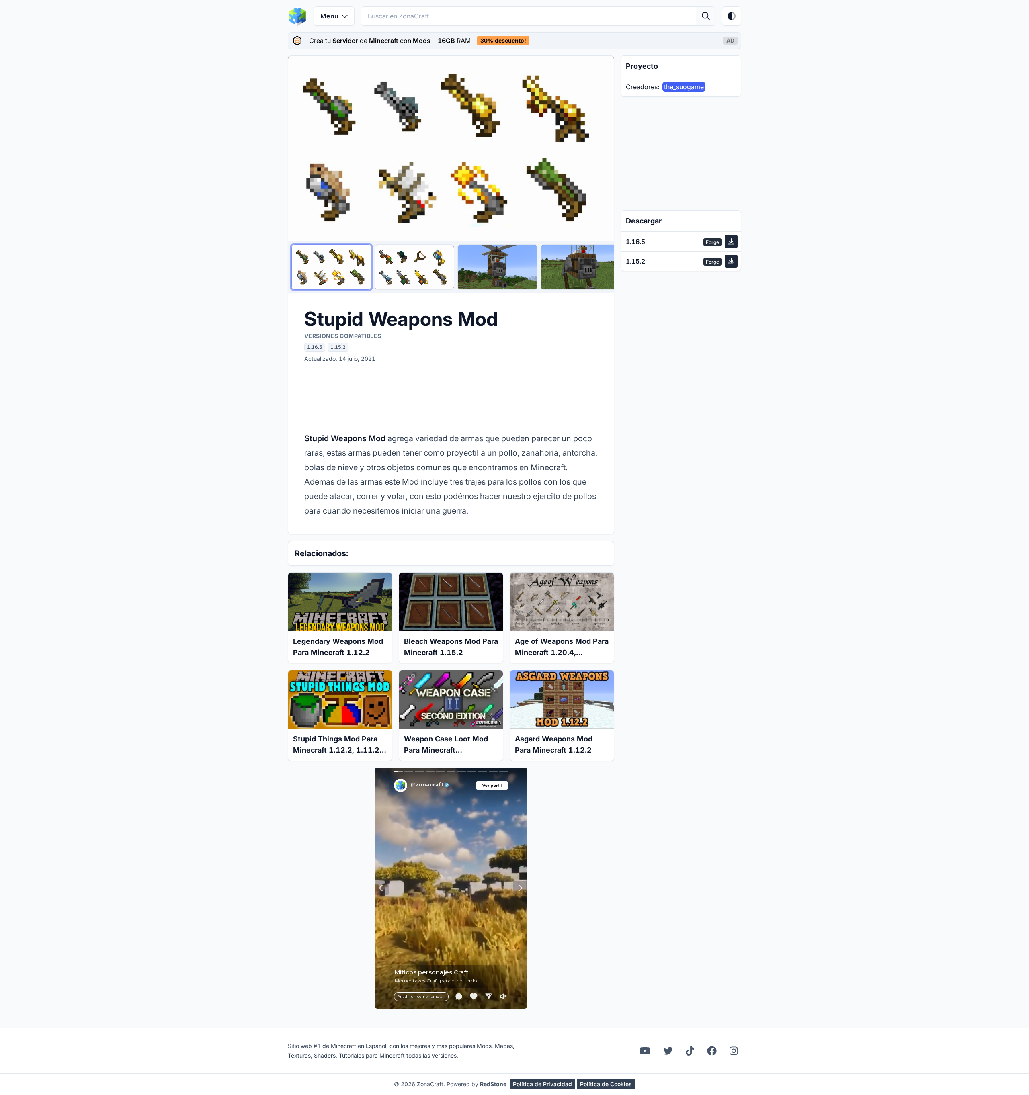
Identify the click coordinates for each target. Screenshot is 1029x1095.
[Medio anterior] (302, 148)
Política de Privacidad (542, 1084)
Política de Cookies (606, 1084)
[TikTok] (690, 1051)
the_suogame (684, 87)
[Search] (705, 16)
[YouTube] (645, 1051)
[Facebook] (712, 1051)
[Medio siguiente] (600, 148)
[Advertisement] (451, 397)
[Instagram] (733, 1051)
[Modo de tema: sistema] (731, 16)
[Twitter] (668, 1051)
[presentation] (514, 40)
